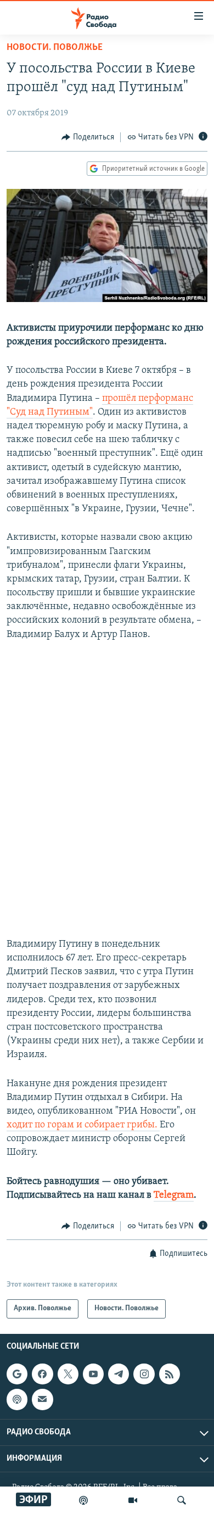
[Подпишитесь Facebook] (42, 1374)
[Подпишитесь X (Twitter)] (68, 1374)
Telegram (174, 1195)
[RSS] (169, 1374)
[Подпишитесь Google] (17, 1374)
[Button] (87, 137)
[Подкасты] (17, 1399)
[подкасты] (83, 1500)
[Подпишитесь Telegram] (118, 1374)
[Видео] (132, 1500)
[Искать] (181, 1500)
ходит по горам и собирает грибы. (83, 1125)
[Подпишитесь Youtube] (93, 1374)
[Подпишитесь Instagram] (143, 1374)
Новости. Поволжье (55, 48)
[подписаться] (42, 1399)
